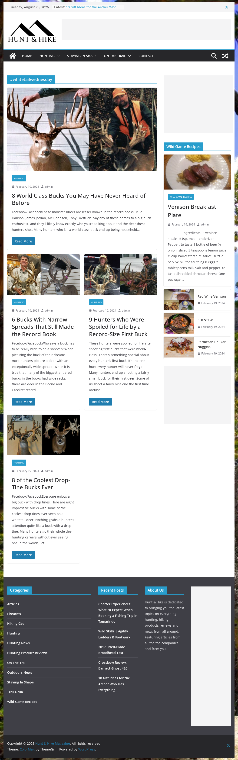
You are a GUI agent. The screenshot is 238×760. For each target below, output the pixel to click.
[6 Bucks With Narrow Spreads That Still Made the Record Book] (43, 274)
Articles (13, 604)
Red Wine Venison (212, 296)
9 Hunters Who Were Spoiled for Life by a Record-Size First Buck (118, 327)
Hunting (47, 56)
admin (49, 187)
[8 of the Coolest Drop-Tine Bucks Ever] (43, 435)
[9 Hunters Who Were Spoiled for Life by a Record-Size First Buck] (120, 274)
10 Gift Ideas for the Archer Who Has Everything (114, 684)
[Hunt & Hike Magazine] (12, 55)
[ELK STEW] (179, 323)
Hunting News (18, 643)
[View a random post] (225, 55)
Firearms (14, 614)
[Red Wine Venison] (179, 299)
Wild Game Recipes (181, 196)
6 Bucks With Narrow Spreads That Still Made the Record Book (43, 327)
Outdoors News (19, 672)
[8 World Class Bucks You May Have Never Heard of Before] (82, 129)
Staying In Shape (81, 56)
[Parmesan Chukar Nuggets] (179, 348)
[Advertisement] (146, 29)
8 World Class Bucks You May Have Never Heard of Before (78, 199)
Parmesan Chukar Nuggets (212, 344)
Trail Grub (15, 692)
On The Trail (115, 56)
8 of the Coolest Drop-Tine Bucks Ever (41, 483)
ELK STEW (205, 320)
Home (27, 56)
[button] (57, 56)
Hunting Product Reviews (27, 653)
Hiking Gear (16, 623)
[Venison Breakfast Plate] (197, 172)
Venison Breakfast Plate (192, 211)
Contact (146, 56)
